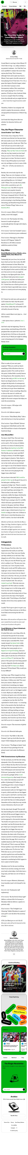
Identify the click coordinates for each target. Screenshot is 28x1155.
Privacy (12, 1122)
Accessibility (14, 1125)
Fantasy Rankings (13, 6)
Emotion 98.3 (5, 208)
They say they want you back (15, 151)
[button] (14, 2)
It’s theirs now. (15, 666)
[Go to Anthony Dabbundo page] (5, 989)
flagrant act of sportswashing (9, 651)
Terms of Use (6, 1122)
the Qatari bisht (15, 643)
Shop (22, 1057)
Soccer (13, 32)
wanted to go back (6, 583)
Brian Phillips (15, 56)
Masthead (14, 1057)
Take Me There (14, 1115)
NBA (20, 6)
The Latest (4, 6)
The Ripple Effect (7, 1049)
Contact (5, 1057)
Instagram (13, 1127)
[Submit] (24, 354)
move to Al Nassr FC (7, 658)
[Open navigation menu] (25, 2)
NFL (25, 6)
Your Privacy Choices (19, 1122)
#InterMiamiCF (10, 304)
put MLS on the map (18, 378)
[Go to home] (2, 2)
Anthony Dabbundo (12, 988)
